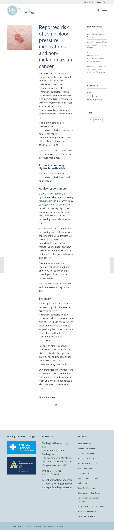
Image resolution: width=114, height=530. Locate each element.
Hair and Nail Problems (87, 463)
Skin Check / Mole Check (88, 478)
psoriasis (98, 120)
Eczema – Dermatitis (86, 453)
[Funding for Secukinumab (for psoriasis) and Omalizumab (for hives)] (2, 265)
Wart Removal (84, 473)
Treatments (93, 96)
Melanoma (82, 483)
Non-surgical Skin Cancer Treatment (88, 500)
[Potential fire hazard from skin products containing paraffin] (112, 265)
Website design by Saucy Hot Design (50, 526)
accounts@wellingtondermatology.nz (61, 483)
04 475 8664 (91, 2)
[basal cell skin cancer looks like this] (19, 37)
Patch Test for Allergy (87, 516)
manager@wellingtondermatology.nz (61, 487)
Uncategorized (94, 99)
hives (90, 120)
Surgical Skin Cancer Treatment (91, 506)
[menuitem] (96, 10)
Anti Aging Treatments (87, 511)
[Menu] (103, 10)
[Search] (96, 10)
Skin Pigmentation (85, 468)
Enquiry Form (102, 2)
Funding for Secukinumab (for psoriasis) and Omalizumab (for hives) (97, 69)
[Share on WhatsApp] (56, 405)
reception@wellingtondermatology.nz (61, 479)
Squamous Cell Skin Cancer (89, 493)
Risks (90, 92)
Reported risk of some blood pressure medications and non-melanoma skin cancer (95, 56)
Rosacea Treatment (86, 458)
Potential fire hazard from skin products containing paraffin (97, 45)
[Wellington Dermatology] (20, 10)
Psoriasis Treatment (86, 448)
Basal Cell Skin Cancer (87, 488)
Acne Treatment (84, 443)
